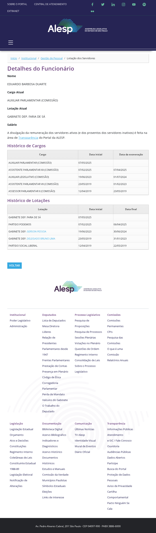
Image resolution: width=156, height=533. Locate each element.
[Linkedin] (113, 4)
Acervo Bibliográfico (54, 435)
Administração (18, 326)
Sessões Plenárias (85, 337)
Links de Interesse (53, 497)
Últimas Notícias (84, 429)
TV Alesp (80, 435)
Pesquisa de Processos (88, 332)
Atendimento (115, 435)
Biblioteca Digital (52, 429)
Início (14, 58)
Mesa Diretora (50, 326)
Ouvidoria (113, 446)
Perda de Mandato (53, 394)
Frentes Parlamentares (56, 360)
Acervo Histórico (52, 452)
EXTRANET (13, 11)
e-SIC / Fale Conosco (119, 440)
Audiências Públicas (119, 452)
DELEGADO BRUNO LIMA (41, 238)
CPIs (110, 332)
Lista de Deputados (54, 320)
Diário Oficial (82, 452)
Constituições (18, 446)
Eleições (47, 491)
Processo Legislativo (87, 315)
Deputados (49, 315)
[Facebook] (92, 4)
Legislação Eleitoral (21, 474)
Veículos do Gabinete (55, 400)
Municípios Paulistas (54, 480)
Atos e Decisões (19, 440)
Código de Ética (51, 377)
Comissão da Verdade (55, 474)
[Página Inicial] (78, 25)
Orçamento (17, 435)
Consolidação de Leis (87, 360)
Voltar (14, 265)
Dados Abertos (116, 457)
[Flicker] (92, 11)
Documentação (51, 423)
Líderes (46, 332)
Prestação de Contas (54, 366)
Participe (112, 463)
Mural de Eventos (85, 446)
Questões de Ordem (87, 349)
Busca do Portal (116, 469)
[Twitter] (103, 4)
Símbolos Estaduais (54, 486)
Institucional (28, 58)
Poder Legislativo (20, 320)
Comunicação (83, 423)
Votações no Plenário (87, 343)
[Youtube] (134, 4)
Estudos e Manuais (53, 469)
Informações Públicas (120, 429)
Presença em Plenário (55, 371)
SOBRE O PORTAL (17, 4)
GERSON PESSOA (36, 231)
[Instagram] (123, 4)
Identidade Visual (85, 440)
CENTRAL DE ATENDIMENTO (50, 4)
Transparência (28, 138)
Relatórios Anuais (117, 360)
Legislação (16, 423)
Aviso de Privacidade (119, 486)
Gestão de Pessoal (52, 58)
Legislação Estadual (21, 429)
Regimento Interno (86, 354)
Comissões (113, 315)
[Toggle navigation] (11, 42)
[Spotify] (144, 4)
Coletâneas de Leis (21, 457)
